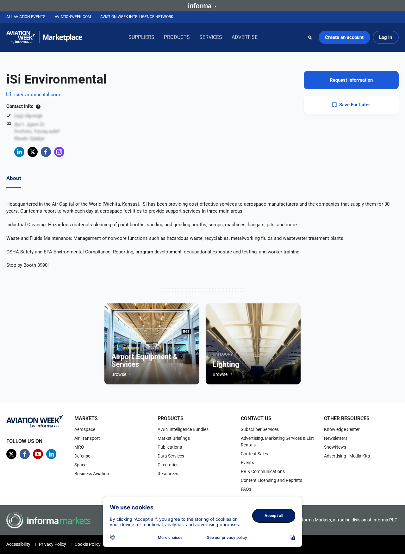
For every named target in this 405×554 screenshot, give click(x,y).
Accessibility (18, 544)
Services (210, 37)
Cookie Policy (88, 544)
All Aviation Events (25, 17)
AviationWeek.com (73, 17)
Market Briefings (174, 438)
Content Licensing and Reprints (271, 480)
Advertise (245, 37)
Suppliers (141, 37)
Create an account (344, 37)
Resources (168, 473)
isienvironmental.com (37, 94)
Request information (351, 80)
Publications (170, 447)
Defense (82, 455)
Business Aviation (91, 473)
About (13, 178)
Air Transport (87, 438)
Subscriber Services (260, 429)
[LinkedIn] (19, 152)
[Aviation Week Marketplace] (44, 37)
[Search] (310, 37)
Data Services (171, 455)
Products (177, 37)
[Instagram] (59, 152)
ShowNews (335, 447)
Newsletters (335, 438)
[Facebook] (46, 152)
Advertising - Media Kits (347, 455)
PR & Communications (263, 471)
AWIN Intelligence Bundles (183, 429)
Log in (385, 37)
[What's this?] (38, 106)
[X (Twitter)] (33, 152)
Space (80, 464)
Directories (168, 464)
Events (247, 462)
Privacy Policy (52, 544)
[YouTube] (38, 454)
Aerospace (84, 429)
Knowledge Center (342, 429)
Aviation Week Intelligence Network (136, 17)
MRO (79, 447)
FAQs (246, 489)
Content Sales (254, 453)
